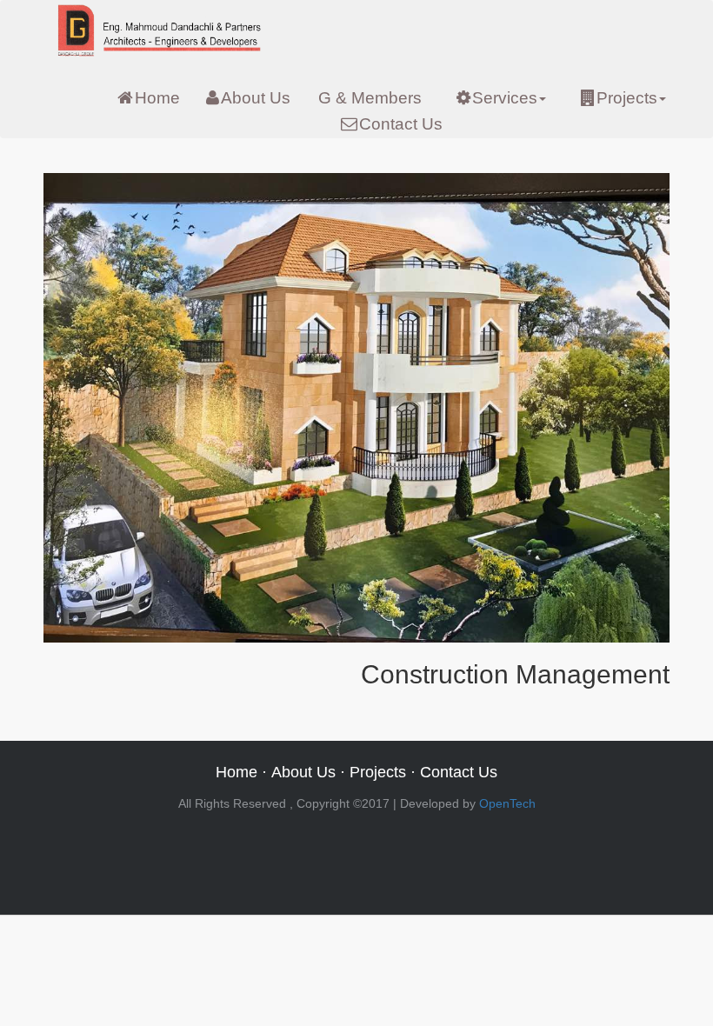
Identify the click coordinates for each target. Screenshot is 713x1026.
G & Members (370, 98)
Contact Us (401, 124)
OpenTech (507, 803)
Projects (626, 98)
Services (504, 98)
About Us (255, 98)
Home (157, 98)
